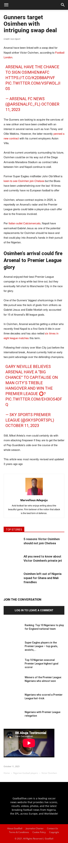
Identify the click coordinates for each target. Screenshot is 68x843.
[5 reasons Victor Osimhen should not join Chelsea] (13, 546)
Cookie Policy (39, 832)
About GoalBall (14, 828)
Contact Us (52, 828)
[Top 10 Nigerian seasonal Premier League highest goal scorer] (13, 667)
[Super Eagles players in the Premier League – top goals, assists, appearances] (13, 650)
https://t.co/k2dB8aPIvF (30, 78)
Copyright (54, 832)
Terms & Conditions (19, 832)
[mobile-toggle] (6, 5)
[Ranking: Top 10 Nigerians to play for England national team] (13, 632)
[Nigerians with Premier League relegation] (13, 719)
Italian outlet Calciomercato (24, 223)
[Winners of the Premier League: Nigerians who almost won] (13, 685)
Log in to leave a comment (34, 610)
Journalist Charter (35, 828)
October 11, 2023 (22, 425)
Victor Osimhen (49, 773)
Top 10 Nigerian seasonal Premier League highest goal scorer (41, 664)
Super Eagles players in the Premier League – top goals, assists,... (41, 646)
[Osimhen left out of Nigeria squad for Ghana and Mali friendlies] (13, 581)
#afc (44, 72)
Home (7, 773)
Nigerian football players (25, 773)
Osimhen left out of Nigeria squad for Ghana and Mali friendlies (42, 578)
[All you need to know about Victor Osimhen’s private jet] (13, 563)
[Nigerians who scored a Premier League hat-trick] (13, 702)
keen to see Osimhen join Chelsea (24, 181)
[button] (63, 5)
